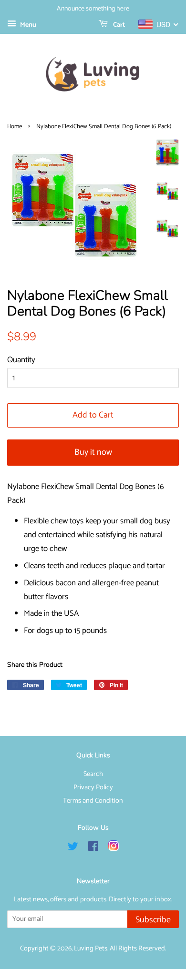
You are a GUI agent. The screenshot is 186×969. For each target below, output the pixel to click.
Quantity (21, 360)
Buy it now (93, 452)
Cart (118, 25)
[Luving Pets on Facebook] (93, 848)
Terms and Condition (93, 800)
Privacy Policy (93, 787)
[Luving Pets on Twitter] (73, 848)
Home (14, 127)
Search (93, 774)
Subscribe (153, 920)
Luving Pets (90, 948)
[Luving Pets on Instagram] (113, 848)
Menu (27, 25)
